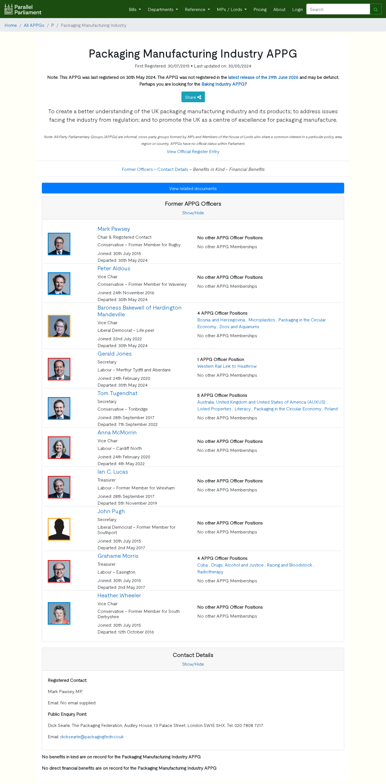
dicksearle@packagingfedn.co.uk (92, 736)
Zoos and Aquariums (239, 326)
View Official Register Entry (193, 151)
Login (297, 9)
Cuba (202, 564)
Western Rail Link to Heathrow (227, 366)
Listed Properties (214, 408)
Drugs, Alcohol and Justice (237, 564)
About (279, 9)
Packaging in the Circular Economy (287, 408)
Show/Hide (193, 212)
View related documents (193, 188)
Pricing (259, 9)
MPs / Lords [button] (230, 9)
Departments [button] (161, 9)
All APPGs (34, 25)
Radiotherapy (210, 571)
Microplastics (261, 319)
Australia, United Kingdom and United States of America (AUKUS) (261, 401)
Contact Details (172, 169)
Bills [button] (133, 9)
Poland (331, 408)
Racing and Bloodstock (289, 564)
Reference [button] (196, 9)
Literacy (243, 408)
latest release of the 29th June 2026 (263, 77)
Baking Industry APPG (223, 83)
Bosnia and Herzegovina (221, 319)
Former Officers (137, 169)
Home (11, 25)
